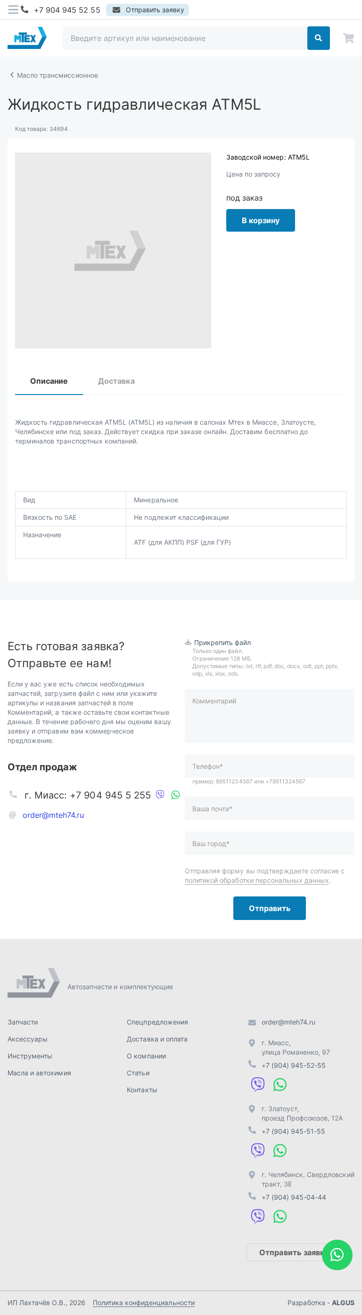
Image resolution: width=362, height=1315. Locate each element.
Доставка (116, 381)
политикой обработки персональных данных (257, 880)
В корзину (261, 220)
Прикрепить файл (222, 642)
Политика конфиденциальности (144, 1303)
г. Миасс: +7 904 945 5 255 (88, 795)
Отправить (269, 908)
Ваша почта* (212, 809)
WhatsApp (175, 795)
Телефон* (207, 766)
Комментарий (214, 701)
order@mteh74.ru (53, 815)
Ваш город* (211, 843)
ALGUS (343, 1303)
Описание (49, 381)
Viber (160, 795)
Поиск (318, 38)
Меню (13, 10)
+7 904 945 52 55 (67, 10)
